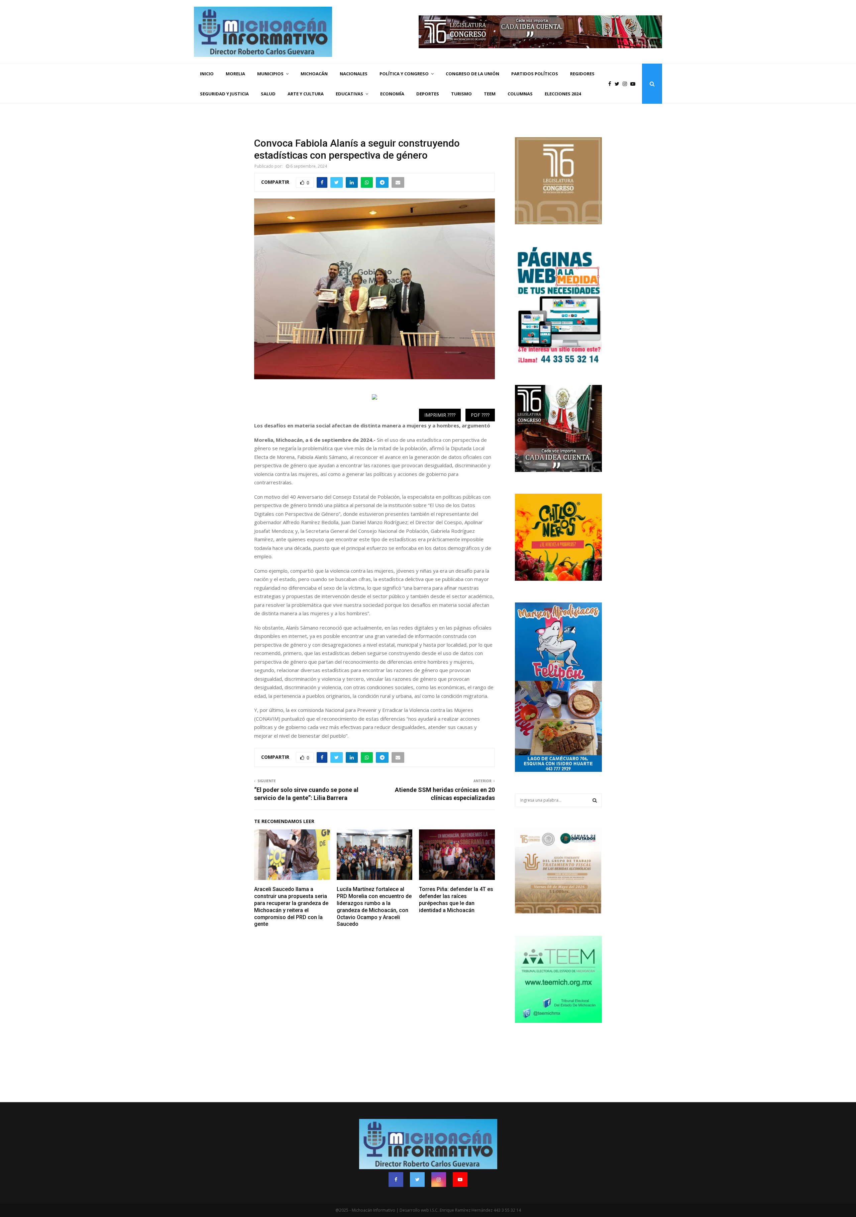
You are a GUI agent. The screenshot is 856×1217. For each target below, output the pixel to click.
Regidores (582, 74)
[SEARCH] (594, 800)
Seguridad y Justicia (224, 94)
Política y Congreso (404, 74)
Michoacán (314, 74)
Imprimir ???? (439, 415)
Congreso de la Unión (472, 74)
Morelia (235, 74)
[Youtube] (634, 84)
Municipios (270, 74)
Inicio (207, 74)
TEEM (490, 94)
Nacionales (353, 74)
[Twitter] (619, 84)
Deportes (427, 94)
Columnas (520, 94)
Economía (392, 94)
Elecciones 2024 (563, 94)
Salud (268, 94)
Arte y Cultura (306, 94)
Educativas (349, 94)
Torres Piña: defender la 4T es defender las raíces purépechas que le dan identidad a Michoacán (456, 899)
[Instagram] (626, 84)
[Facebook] (611, 84)
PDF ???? (480, 415)
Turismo (461, 94)
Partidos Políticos (534, 74)
